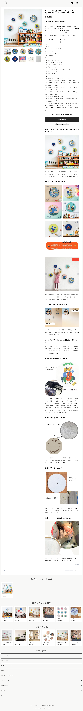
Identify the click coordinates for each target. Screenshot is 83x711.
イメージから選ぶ (5, 680)
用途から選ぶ (4, 685)
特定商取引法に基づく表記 (48, 705)
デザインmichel (5, 661)
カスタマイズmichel (6, 656)
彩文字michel (4, 671)
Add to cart (62, 119)
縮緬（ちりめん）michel (7, 675)
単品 (2, 695)
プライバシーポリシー (34, 705)
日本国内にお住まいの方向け (62, 124)
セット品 (3, 690)
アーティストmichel (6, 666)
